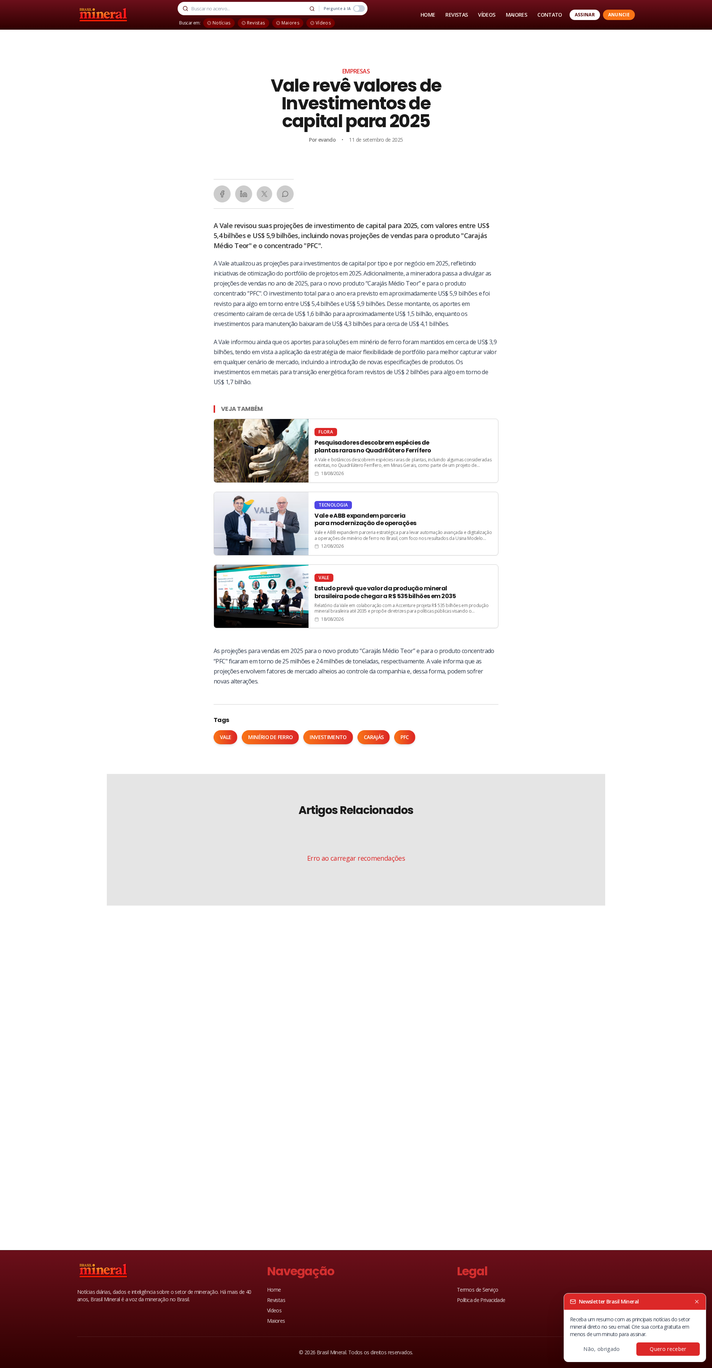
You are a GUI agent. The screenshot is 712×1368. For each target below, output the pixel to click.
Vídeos (274, 1310)
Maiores (276, 1320)
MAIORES (516, 14)
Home (274, 1289)
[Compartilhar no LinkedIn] (243, 193)
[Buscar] (312, 8)
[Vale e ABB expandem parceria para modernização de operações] (356, 524)
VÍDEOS (486, 14)
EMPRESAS (356, 71)
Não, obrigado (601, 1348)
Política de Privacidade (481, 1299)
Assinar (585, 14)
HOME (428, 14)
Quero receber (668, 1348)
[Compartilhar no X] (264, 194)
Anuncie (619, 14)
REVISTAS (456, 14)
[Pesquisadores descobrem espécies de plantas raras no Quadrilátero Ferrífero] (356, 450)
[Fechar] (697, 1302)
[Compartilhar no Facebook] (222, 193)
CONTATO (549, 14)
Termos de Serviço (477, 1289)
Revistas (276, 1299)
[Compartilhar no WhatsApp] (285, 193)
